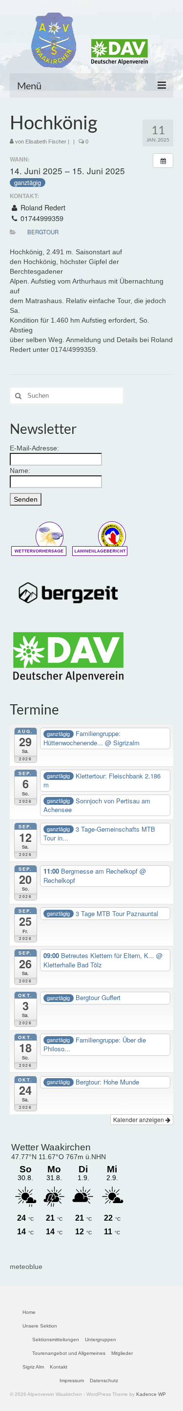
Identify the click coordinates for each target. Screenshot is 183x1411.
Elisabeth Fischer (45, 141)
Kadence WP (151, 1394)
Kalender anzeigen (139, 1119)
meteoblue (26, 1266)
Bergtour (43, 232)
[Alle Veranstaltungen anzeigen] (163, 160)
